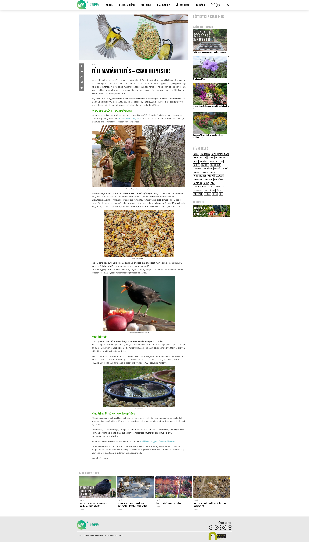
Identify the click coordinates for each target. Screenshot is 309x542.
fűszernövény (223, 157)
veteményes (198, 190)
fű (216, 157)
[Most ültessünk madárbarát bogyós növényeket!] (211, 487)
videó (205, 190)
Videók (109, 4)
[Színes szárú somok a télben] (173, 487)
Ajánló (94, 64)
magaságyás (208, 168)
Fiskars (210, 157)
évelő (219, 190)
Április (82, 500)
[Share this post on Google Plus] (81, 77)
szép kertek (198, 183)
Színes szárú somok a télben (168, 503)
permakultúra (198, 179)
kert (221, 161)
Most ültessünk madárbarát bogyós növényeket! (210, 504)
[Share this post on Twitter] (81, 71)
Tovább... (83, 510)
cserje (214, 154)
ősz (221, 194)
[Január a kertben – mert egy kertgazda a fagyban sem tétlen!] (135, 487)
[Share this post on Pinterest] (81, 82)
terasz (211, 186)
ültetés (215, 194)
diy (201, 157)
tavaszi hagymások (200, 186)
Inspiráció (200, 4)
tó (223, 186)
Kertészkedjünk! (127, 4)
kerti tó (196, 165)
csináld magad (223, 154)
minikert (197, 172)
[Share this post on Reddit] (81, 88)
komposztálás (215, 165)
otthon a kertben (200, 176)
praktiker (208, 179)
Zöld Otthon (182, 4)
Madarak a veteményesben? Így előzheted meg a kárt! (94, 504)
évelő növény (198, 194)
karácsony (214, 161)
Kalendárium (163, 4)
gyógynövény (203, 161)
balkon (196, 154)
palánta (210, 176)
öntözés (207, 194)
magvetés (217, 168)
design (196, 157)
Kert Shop (146, 4)
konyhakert (198, 168)
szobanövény (218, 179)
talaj (212, 183)
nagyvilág (205, 172)
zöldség (212, 190)
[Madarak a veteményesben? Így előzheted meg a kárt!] (97, 487)
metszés (225, 168)
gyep (195, 161)
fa (205, 157)
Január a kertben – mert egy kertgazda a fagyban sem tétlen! (132, 504)
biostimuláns (205, 154)
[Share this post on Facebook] (81, 66)
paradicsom (219, 176)
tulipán (218, 186)
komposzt (204, 165)
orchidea (213, 172)
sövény (206, 183)
